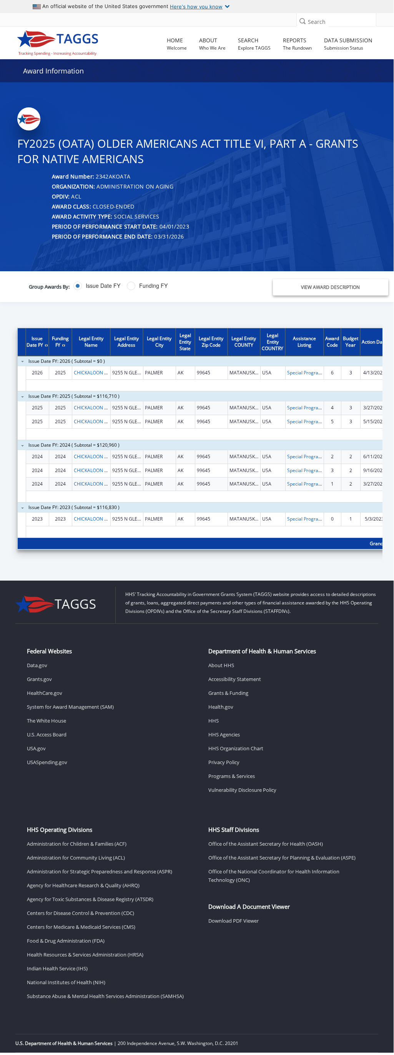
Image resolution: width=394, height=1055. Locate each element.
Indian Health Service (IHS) (57, 968)
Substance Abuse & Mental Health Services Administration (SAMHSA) (105, 996)
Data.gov (37, 665)
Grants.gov (39, 679)
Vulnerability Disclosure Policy (242, 789)
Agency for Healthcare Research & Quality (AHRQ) (83, 885)
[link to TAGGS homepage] (57, 41)
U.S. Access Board (46, 734)
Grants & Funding (228, 692)
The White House (46, 720)
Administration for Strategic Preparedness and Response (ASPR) (99, 871)
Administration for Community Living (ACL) (76, 857)
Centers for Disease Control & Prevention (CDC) (80, 913)
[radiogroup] (146, 286)
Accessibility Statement (234, 679)
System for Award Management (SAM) (70, 706)
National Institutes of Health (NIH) (66, 982)
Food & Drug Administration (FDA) (66, 940)
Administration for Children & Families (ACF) (76, 843)
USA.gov (36, 748)
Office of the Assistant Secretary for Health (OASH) (265, 843)
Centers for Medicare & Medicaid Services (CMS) (81, 926)
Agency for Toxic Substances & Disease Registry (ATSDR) (90, 899)
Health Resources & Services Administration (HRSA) (85, 954)
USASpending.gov (47, 762)
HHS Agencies (224, 734)
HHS (213, 720)
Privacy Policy (223, 762)
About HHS (221, 665)
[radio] (96, 285)
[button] (302, 21)
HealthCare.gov (44, 692)
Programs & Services (231, 776)
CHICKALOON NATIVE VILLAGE (106, 372)
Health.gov (220, 706)
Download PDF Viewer (233, 920)
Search (317, 21)
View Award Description (330, 287)
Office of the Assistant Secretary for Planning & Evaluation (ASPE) (282, 857)
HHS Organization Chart (235, 748)
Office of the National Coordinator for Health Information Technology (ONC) (273, 875)
